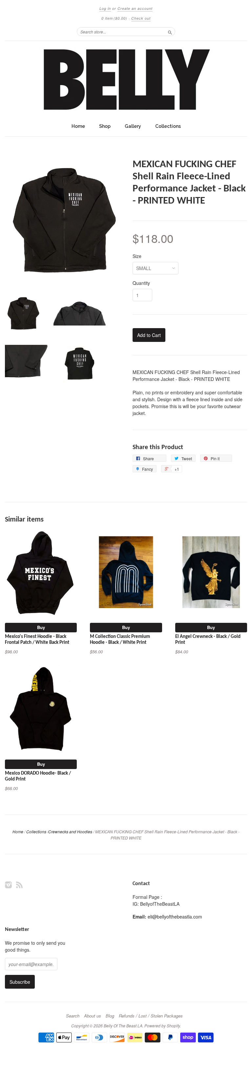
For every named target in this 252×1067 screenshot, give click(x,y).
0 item (114, 18)
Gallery (133, 126)
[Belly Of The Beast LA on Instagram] (8, 884)
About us (92, 1016)
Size (137, 256)
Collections (168, 126)
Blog (110, 1016)
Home (78, 126)
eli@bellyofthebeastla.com (175, 916)
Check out (141, 18)
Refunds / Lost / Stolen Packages (151, 1016)
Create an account (135, 8)
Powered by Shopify (162, 1025)
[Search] (170, 31)
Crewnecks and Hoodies (70, 831)
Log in (105, 8)
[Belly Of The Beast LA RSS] (19, 884)
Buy (41, 627)
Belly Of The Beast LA (123, 1025)
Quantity (141, 283)
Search (72, 1016)
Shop (105, 126)
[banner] (126, 80)
